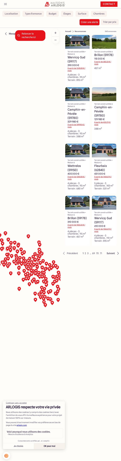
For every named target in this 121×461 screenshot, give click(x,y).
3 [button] (88, 253)
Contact (109, 4)
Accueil (68, 31)
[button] (70, 253)
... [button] (90, 253)
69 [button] (93, 253)
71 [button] (101, 253)
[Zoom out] (55, 40)
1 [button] (83, 253)
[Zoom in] (55, 32)
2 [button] (85, 253)
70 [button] (97, 253)
